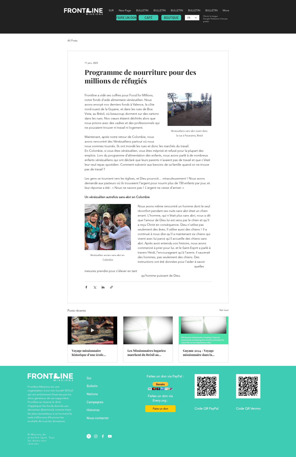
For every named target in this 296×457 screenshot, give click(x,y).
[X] (89, 436)
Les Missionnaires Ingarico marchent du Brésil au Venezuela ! (146, 353)
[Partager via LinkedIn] (103, 287)
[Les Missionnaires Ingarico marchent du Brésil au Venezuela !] (148, 330)
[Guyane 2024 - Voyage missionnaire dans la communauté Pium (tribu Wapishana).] (203, 330)
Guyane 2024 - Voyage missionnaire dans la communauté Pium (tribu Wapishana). (201, 353)
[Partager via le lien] (111, 287)
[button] (160, 386)
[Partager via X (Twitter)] (94, 287)
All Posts (72, 40)
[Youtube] (110, 436)
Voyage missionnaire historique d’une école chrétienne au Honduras (89, 353)
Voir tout (224, 310)
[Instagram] (96, 436)
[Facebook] (103, 436)
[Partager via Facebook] (86, 287)
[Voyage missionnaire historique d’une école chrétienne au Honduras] (92, 330)
